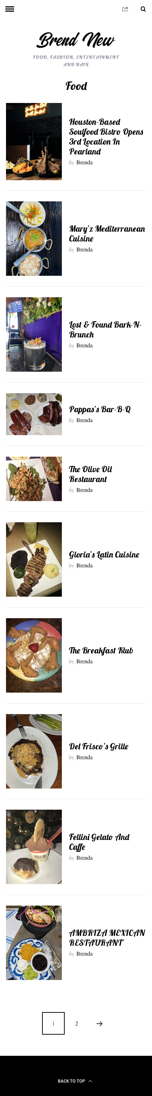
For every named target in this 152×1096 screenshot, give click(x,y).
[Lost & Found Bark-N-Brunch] (34, 334)
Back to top (72, 1081)
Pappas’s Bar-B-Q (100, 409)
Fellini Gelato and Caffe (99, 842)
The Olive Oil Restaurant (90, 474)
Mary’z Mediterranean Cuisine (107, 233)
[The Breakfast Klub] (34, 655)
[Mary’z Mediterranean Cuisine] (34, 238)
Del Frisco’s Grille (98, 746)
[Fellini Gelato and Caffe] (34, 847)
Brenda (84, 162)
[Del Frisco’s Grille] (34, 751)
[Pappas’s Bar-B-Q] (34, 414)
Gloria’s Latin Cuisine (104, 554)
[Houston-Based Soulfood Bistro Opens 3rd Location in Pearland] (34, 141)
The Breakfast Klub (101, 650)
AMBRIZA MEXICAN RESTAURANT (107, 937)
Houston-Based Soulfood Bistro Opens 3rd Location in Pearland (106, 136)
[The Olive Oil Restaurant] (34, 479)
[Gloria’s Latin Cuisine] (34, 559)
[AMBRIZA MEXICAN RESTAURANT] (34, 943)
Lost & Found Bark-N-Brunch (105, 329)
